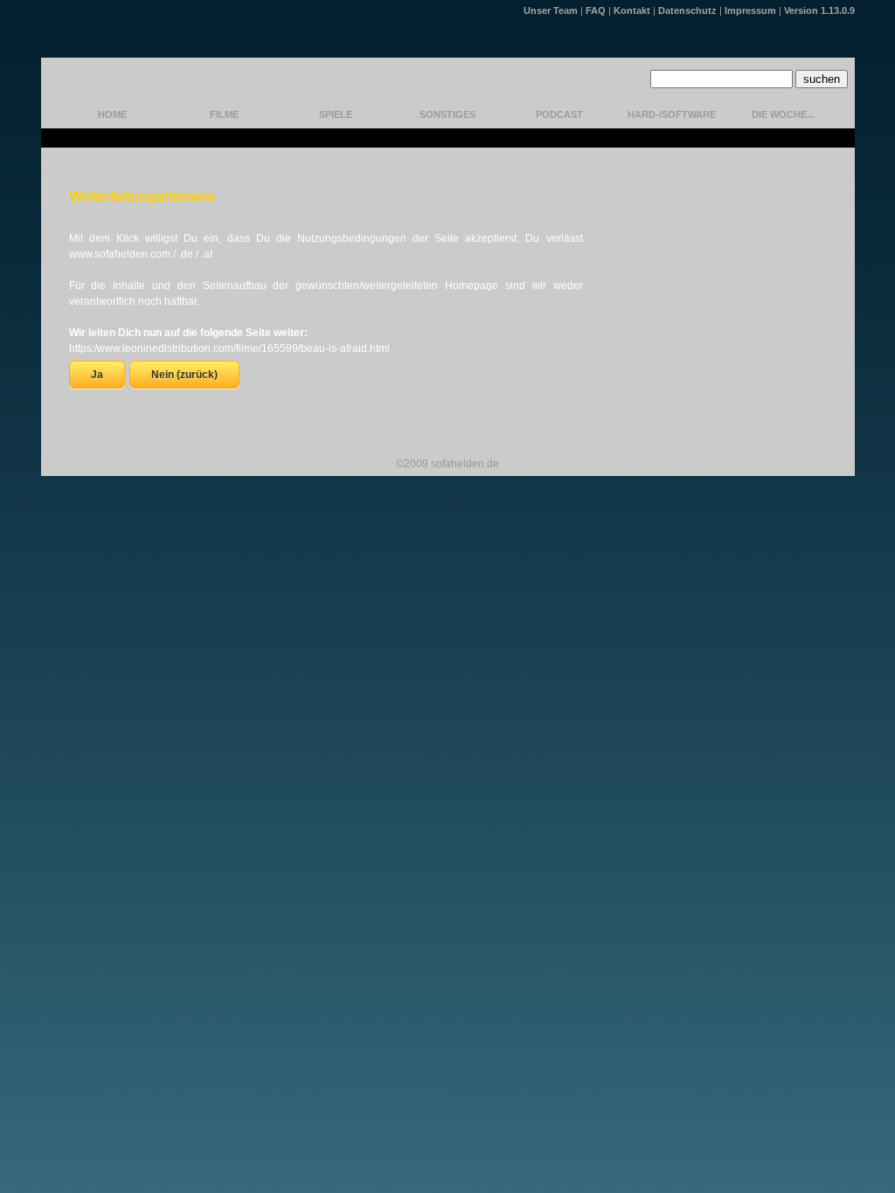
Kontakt (632, 10)
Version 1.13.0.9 (819, 10)
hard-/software (672, 114)
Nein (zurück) (184, 375)
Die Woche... (783, 114)
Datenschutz (687, 10)
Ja (97, 375)
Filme (224, 114)
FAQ (596, 10)
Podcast (559, 114)
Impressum (750, 10)
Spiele (335, 114)
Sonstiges (447, 114)
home (112, 114)
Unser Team (551, 10)
